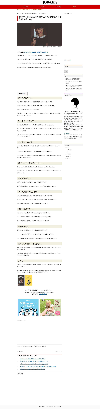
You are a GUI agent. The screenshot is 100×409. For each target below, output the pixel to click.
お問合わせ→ (67, 133)
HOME (18, 13)
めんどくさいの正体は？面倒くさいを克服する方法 (32, 358)
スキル (74, 6)
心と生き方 (41, 6)
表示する (24, 93)
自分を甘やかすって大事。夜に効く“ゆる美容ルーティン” (34, 361)
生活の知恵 (58, 6)
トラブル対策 (25, 6)
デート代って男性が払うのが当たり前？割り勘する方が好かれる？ (73, 79)
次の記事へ (58, 351)
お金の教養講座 (43, 294)
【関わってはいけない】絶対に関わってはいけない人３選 (34, 364)
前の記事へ (21, 351)
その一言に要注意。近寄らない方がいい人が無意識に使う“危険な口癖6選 (38, 366)
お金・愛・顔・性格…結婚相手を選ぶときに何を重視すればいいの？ (74, 86)
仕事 (67, 152)
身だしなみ (68, 158)
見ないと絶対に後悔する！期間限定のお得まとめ (36, 52)
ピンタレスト (67, 60)
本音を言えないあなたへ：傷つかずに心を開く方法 (32, 369)
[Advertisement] (39, 81)
